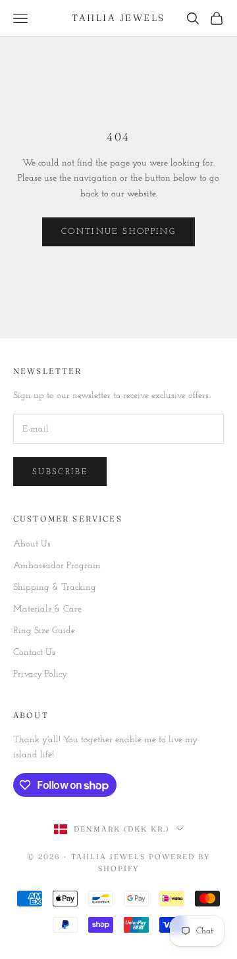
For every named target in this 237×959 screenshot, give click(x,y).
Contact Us (34, 653)
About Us (32, 544)
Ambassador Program (57, 566)
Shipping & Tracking (54, 587)
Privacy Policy (40, 674)
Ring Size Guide (44, 631)
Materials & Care (47, 609)
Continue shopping (118, 231)
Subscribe (60, 472)
